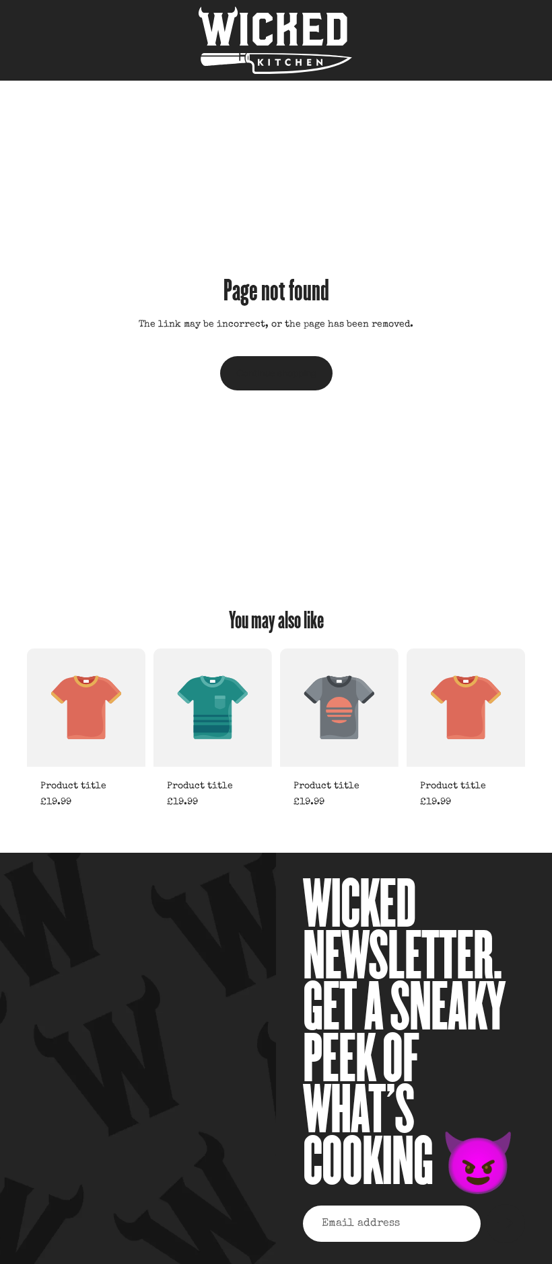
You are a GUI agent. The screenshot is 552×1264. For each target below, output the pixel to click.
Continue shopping (276, 373)
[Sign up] (505, 1223)
